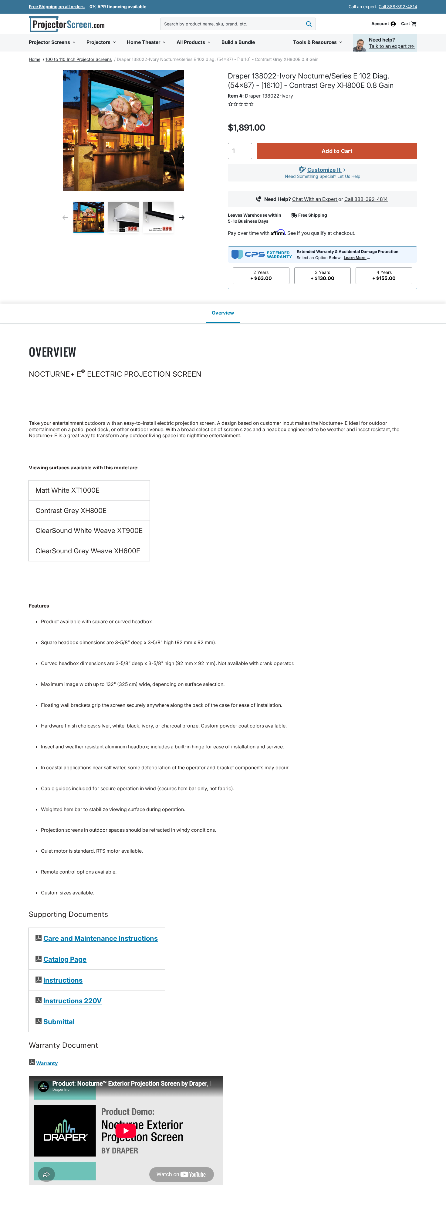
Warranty (47, 1063)
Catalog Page (64, 959)
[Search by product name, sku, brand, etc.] (309, 24)
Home (34, 59)
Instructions (63, 980)
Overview (223, 313)
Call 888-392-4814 (398, 6)
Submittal (59, 1021)
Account (380, 24)
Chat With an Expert (315, 199)
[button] (53, 42)
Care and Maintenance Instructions (100, 938)
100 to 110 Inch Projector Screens (79, 59)
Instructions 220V (72, 1001)
